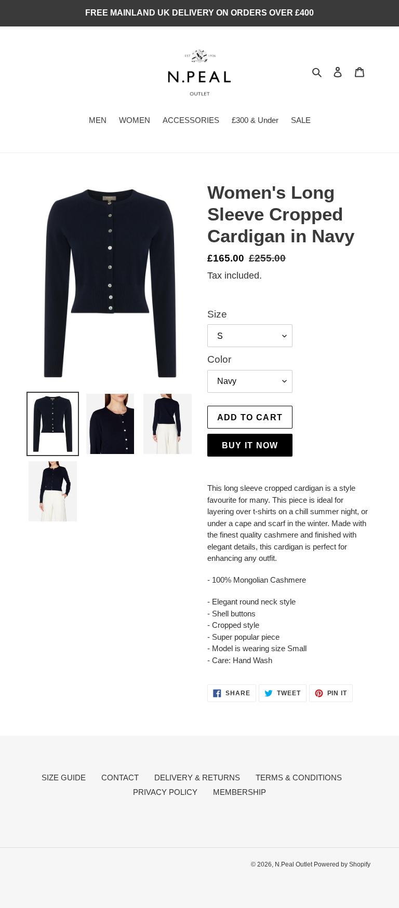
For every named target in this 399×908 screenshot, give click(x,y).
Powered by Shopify (342, 864)
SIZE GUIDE (64, 777)
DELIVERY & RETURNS (197, 777)
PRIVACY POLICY (165, 792)
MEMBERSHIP (239, 792)
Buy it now (250, 445)
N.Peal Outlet (294, 864)
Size (217, 314)
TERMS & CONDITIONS (299, 777)
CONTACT (120, 777)
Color (219, 359)
